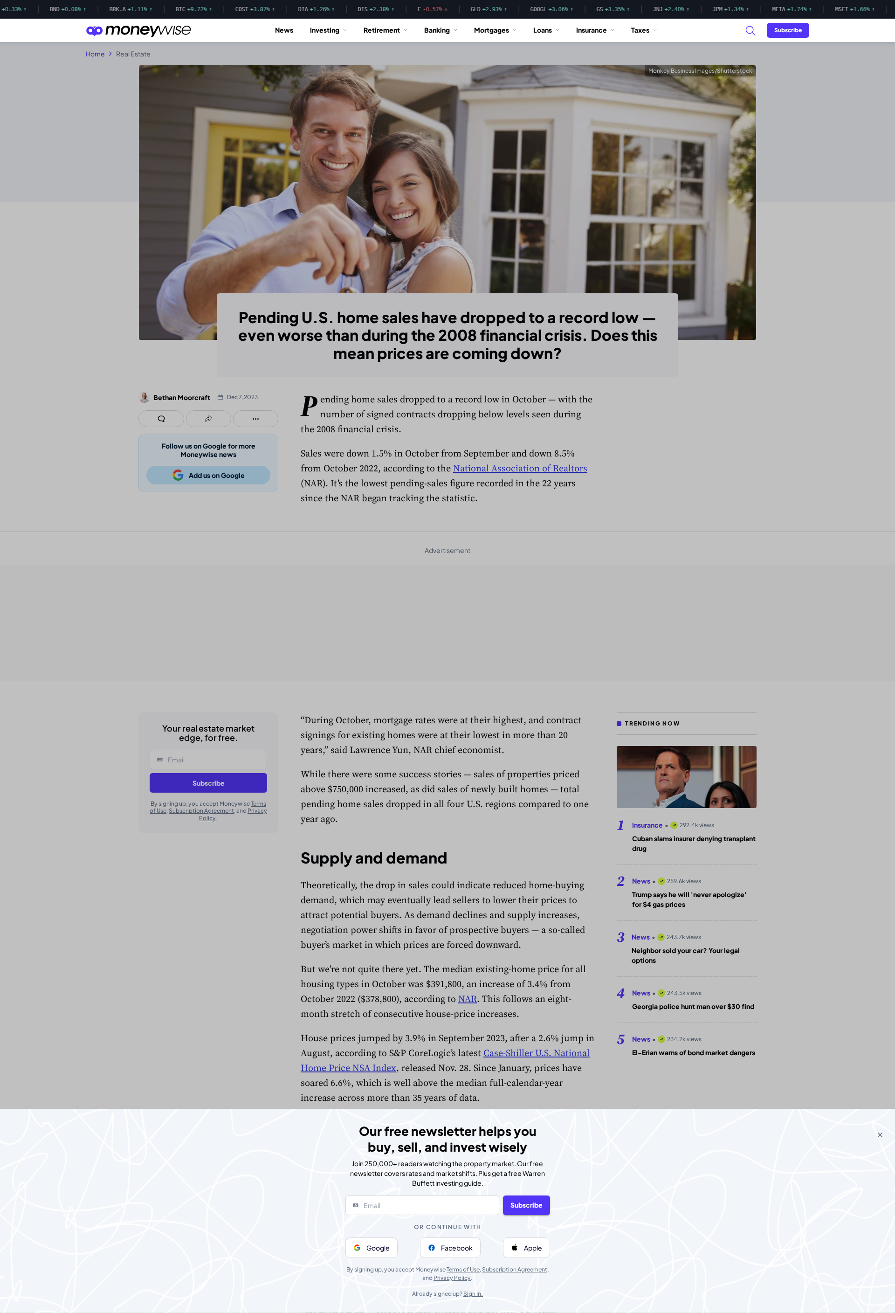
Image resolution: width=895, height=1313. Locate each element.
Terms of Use (463, 1269)
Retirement (382, 30)
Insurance (591, 30)
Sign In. (473, 1293)
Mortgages (491, 30)
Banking (437, 30)
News (284, 30)
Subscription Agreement (514, 1269)
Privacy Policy (452, 1277)
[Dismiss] (880, 1134)
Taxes (640, 30)
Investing (324, 30)
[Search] (750, 30)
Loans (542, 30)
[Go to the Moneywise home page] (138, 30)
